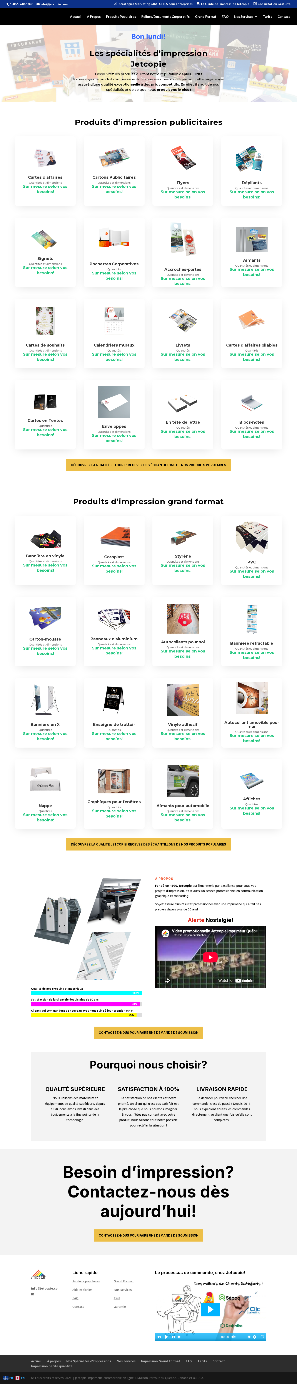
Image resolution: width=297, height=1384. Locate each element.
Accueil (76, 16)
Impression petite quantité (51, 1366)
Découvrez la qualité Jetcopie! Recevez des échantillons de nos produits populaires (148, 465)
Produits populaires (86, 1281)
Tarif (117, 1298)
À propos (54, 1361)
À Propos (94, 16)
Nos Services (243, 16)
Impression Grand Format (160, 1361)
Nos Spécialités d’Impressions (88, 1361)
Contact (283, 16)
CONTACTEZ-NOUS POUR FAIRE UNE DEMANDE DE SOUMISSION (149, 1032)
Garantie (120, 1307)
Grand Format (205, 16)
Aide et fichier (82, 1290)
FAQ (225, 16)
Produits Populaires (121, 16)
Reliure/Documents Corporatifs (165, 16)
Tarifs (267, 16)
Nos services (123, 1290)
